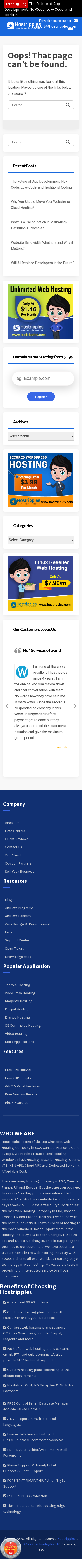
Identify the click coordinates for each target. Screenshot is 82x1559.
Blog (8, 900)
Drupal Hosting (17, 1009)
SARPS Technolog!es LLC (42, 1544)
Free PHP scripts (18, 1078)
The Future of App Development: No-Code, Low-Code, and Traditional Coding (41, 184)
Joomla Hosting (17, 985)
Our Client (13, 855)
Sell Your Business (19, 871)
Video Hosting (16, 1033)
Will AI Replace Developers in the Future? (42, 263)
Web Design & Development (27, 924)
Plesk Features (16, 1102)
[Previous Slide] (7, 705)
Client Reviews (16, 839)
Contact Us (13, 847)
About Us (12, 823)
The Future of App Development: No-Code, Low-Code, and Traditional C (38, 9)
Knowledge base (18, 957)
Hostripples (66, 1539)
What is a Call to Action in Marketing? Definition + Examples (39, 225)
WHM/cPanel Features (22, 1086)
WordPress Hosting (20, 993)
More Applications (19, 1042)
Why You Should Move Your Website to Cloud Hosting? (40, 205)
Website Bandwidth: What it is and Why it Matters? (42, 246)
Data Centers (15, 831)
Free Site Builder (18, 1070)
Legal (9, 932)
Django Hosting (17, 1017)
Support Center (17, 940)
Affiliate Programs (19, 908)
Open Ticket (14, 948)
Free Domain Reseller (22, 1094)
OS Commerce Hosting (23, 1025)
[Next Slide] (75, 705)
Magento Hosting (19, 1001)
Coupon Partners (18, 863)
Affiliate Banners (18, 916)
